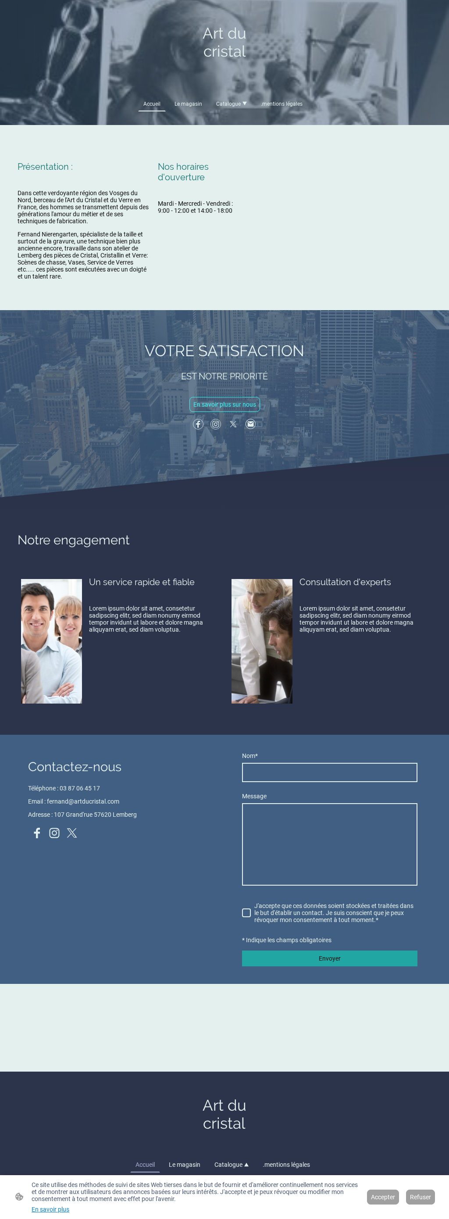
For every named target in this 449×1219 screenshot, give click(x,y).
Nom (250, 755)
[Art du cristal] (225, 78)
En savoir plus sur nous (224, 404)
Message (254, 796)
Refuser (420, 1197)
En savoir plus (50, 1209)
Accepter (383, 1197)
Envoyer (330, 958)
